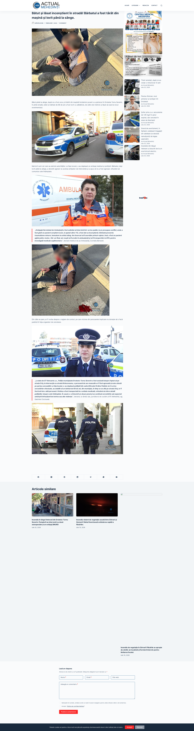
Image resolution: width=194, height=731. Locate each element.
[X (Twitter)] (51, 477)
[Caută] (161, 5)
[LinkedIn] (77, 477)
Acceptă (129, 727)
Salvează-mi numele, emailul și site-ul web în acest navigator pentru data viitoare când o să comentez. (94, 703)
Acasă (127, 5)
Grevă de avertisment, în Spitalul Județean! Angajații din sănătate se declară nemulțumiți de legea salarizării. (151, 133)
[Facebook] (38, 477)
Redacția (146, 5)
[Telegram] (90, 477)
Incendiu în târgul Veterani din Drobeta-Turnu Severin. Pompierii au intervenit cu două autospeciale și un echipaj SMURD (50, 522)
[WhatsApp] (103, 477)
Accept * (73, 706)
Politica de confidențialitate (75, 706)
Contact (154, 5)
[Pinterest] (64, 477)
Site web (115, 677)
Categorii (135, 5)
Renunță (139, 727)
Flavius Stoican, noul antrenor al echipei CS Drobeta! (149, 98)
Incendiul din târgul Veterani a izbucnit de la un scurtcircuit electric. (151, 148)
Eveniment (62, 23)
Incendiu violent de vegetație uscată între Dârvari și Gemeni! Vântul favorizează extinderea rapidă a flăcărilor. (96, 522)
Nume (63, 677)
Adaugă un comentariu (69, 684)
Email (89, 677)
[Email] (116, 477)
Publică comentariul (68, 712)
